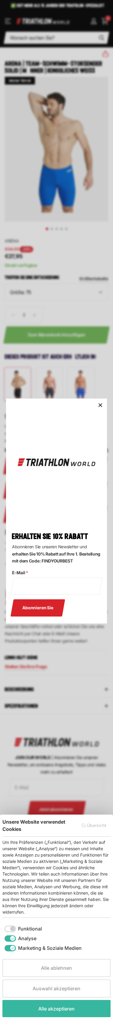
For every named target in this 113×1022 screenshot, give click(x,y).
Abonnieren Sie (37, 607)
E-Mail (20, 572)
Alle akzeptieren (56, 1009)
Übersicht (96, 825)
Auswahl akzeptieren (56, 988)
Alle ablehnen (56, 968)
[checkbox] (23, 928)
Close (100, 405)
